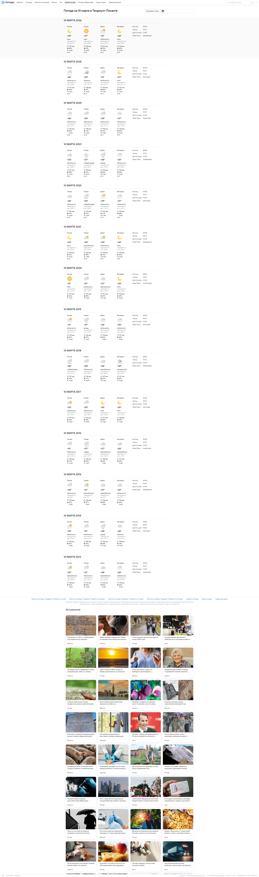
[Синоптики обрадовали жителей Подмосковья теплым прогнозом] (146, 792)
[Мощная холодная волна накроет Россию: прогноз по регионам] (146, 824)
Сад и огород (207, 599)
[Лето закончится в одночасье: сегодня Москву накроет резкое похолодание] (113, 792)
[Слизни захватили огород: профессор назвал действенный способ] (81, 695)
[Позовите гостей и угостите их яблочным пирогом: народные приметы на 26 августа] (113, 856)
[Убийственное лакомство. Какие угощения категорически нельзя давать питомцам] (113, 630)
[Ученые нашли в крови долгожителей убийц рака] (81, 792)
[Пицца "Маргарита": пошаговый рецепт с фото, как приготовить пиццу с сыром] (178, 824)
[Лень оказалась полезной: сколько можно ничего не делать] (81, 856)
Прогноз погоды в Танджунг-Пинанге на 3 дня (48, 599)
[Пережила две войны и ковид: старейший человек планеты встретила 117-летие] (178, 663)
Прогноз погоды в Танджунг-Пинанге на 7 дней (125, 599)
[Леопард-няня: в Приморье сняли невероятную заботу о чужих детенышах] (81, 663)
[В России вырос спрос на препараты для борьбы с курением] (146, 663)
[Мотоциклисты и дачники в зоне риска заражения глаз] (146, 760)
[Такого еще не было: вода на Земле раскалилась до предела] (113, 663)
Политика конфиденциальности (196, 875)
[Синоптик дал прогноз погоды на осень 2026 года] (146, 630)
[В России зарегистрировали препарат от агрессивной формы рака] (113, 824)
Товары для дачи (221, 599)
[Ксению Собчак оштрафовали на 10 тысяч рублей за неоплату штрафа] (146, 727)
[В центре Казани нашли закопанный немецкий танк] (178, 695)
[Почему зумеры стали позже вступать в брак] (146, 856)
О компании (9, 875)
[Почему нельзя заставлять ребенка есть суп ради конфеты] (178, 630)
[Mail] (3, 2)
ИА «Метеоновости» (251, 875)
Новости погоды (192, 599)
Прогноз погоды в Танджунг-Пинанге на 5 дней (87, 599)
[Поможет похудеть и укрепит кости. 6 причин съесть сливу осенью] (146, 695)
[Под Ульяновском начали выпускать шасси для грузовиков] (178, 856)
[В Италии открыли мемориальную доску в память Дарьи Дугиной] (81, 727)
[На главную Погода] (9, 2)
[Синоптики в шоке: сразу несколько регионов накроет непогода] (178, 727)
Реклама (17, 875)
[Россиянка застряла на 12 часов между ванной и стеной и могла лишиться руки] (113, 760)
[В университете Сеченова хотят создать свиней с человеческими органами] (81, 760)
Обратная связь (230, 875)
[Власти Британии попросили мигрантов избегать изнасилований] (113, 695)
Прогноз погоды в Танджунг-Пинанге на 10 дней (165, 599)
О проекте (182, 875)
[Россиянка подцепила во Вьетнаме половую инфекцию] (113, 727)
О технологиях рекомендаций (215, 875)
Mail (3, 875)
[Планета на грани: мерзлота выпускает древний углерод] (178, 760)
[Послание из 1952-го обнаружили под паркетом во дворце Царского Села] (81, 630)
